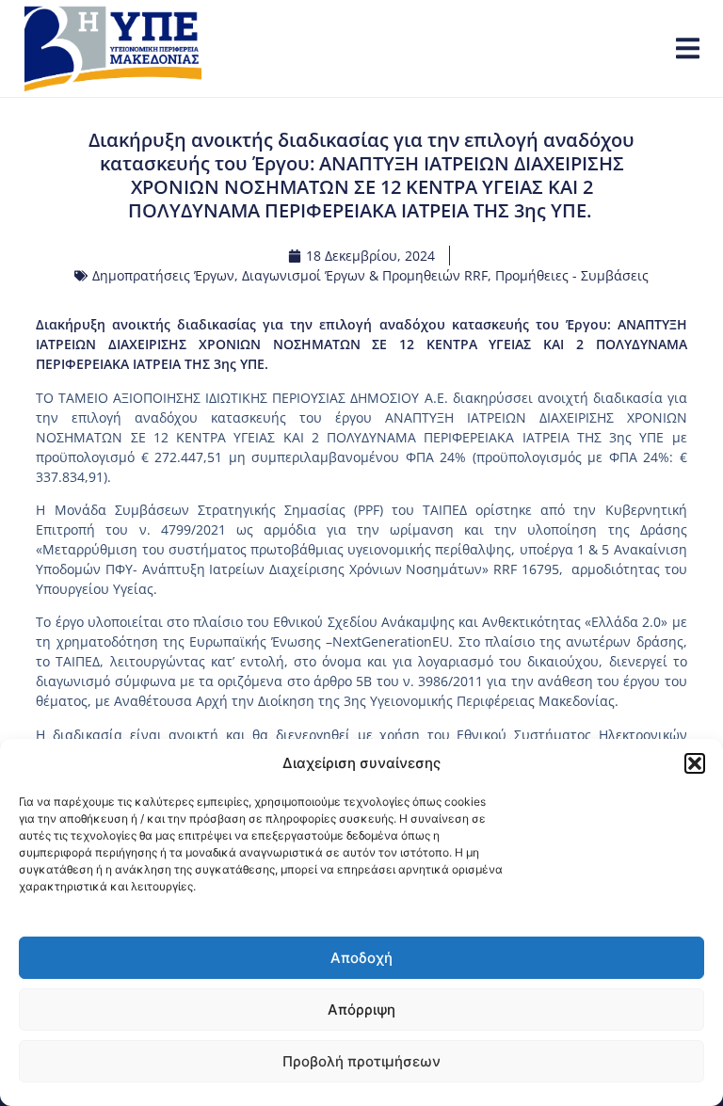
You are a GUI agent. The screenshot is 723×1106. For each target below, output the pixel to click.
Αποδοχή (361, 958)
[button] (694, 763)
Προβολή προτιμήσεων (361, 1061)
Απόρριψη (361, 1009)
